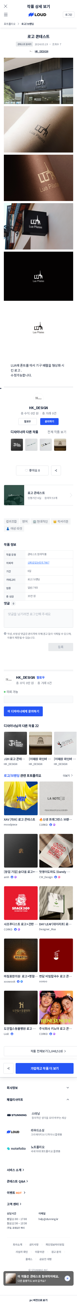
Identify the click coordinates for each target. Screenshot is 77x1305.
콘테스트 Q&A (16, 1181)
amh (6, 877)
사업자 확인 (22, 1252)
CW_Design (46, 877)
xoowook (9, 981)
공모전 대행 (45, 1259)
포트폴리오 (9, 24)
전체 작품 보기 (56, 431)
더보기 (66, 775)
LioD (6, 1034)
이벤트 (14, 1192)
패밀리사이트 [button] (15, 1099)
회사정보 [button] (12, 1088)
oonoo (43, 981)
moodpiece (10, 824)
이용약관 (39, 1252)
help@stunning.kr (48, 1219)
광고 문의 (56, 1252)
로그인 (68, 14)
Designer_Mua (47, 929)
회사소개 (17, 1244)
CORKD (43, 824)
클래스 (29, 1259)
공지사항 (33, 1244)
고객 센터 (13, 1204)
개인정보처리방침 (55, 1244)
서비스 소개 (14, 1170)
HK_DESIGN (38, 407)
